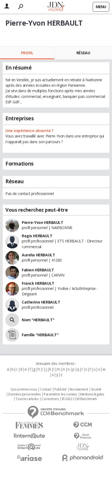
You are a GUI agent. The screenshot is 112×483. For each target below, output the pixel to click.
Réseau (83, 52)
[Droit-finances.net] (82, 436)
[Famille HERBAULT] (12, 335)
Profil (27, 52)
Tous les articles (26, 399)
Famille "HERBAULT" (40, 334)
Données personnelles (24, 394)
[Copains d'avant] (29, 446)
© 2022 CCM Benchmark (79, 399)
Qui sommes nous (24, 389)
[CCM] (82, 425)
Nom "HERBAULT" (38, 319)
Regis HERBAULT (37, 235)
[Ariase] (29, 458)
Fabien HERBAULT (38, 269)
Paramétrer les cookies (60, 394)
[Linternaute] (29, 436)
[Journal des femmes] (29, 425)
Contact (45, 389)
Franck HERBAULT (38, 283)
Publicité (60, 389)
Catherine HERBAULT (41, 302)
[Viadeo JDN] (82, 446)
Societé (96, 389)
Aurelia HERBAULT (38, 254)
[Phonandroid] (82, 457)
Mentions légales (92, 394)
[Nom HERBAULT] (12, 320)
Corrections (50, 399)
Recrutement (79, 389)
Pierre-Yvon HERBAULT (42, 222)
